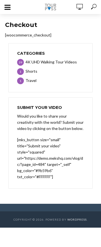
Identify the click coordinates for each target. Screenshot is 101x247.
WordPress (77, 219)
